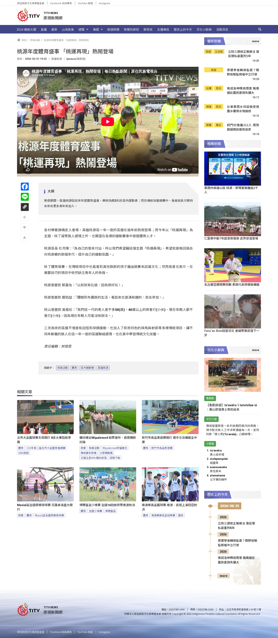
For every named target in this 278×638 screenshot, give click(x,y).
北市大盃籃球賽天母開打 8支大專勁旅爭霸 (44, 440)
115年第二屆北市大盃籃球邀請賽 (45, 448)
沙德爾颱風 (106, 453)
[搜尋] (260, 29)
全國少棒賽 (95, 511)
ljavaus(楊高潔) (75, 58)
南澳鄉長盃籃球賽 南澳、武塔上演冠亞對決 (169, 507)
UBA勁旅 (23, 453)
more (224, 576)
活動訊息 (222, 29)
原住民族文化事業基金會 (30, 3)
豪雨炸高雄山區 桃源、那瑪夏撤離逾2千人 (231, 189)
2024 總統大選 (26, 29)
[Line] (25, 197)
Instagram (104, 3)
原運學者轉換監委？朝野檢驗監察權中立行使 (243, 72)
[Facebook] (25, 187)
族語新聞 (113, 29)
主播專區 (163, 29)
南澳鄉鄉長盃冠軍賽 (163, 515)
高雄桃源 (103, 367)
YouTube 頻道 (85, 3)
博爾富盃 (110, 511)
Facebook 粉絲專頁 (61, 3)
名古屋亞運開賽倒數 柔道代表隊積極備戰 (231, 284)
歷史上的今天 (183, 29)
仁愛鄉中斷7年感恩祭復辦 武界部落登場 (231, 238)
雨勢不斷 (115, 458)
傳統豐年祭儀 (88, 453)
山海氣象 (68, 29)
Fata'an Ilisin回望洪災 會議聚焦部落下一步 (231, 332)
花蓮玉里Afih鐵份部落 (94, 458)
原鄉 (83, 448)
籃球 (180, 515)
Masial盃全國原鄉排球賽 (49, 515)
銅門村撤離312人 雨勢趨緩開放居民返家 (243, 127)
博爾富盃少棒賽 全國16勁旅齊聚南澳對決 (107, 505)
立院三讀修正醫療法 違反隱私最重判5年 (243, 53)
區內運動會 (87, 367)
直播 (44, 29)
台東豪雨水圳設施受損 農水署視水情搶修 (243, 108)
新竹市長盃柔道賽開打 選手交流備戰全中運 (169, 440)
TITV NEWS (50, 13)
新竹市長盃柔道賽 (161, 448)
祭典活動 (62, 367)
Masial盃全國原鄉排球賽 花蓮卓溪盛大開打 (45, 507)
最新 (54, 29)
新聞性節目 (131, 29)
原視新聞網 (52, 17)
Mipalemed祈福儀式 (115, 448)
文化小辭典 (204, 29)
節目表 (148, 29)
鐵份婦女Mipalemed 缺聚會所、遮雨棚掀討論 (107, 440)
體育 (74, 367)
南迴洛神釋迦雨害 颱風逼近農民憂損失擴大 (243, 90)
